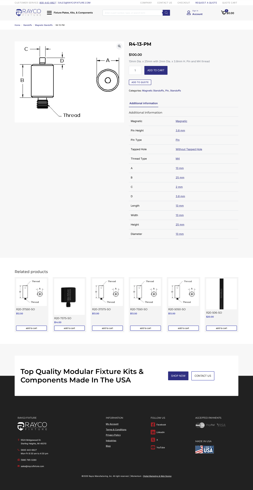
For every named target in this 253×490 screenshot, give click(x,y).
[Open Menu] (49, 12)
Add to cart (156, 70)
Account (197, 14)
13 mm (180, 168)
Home (17, 25)
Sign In (195, 11)
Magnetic (181, 121)
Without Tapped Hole (189, 149)
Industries (111, 440)
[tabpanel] (183, 175)
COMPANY (146, 2)
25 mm (180, 177)
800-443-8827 (48, 2)
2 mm (179, 186)
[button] (119, 46)
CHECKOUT (183, 2)
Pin (167, 90)
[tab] (143, 103)
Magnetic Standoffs (44, 25)
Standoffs (27, 25)
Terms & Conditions (116, 429)
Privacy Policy (113, 435)
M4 (178, 158)
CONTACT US (164, 2)
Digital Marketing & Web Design (157, 476)
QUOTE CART (229, 2)
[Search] (166, 13)
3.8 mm (180, 130)
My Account (112, 424)
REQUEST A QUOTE (206, 2)
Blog (108, 446)
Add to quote (140, 82)
